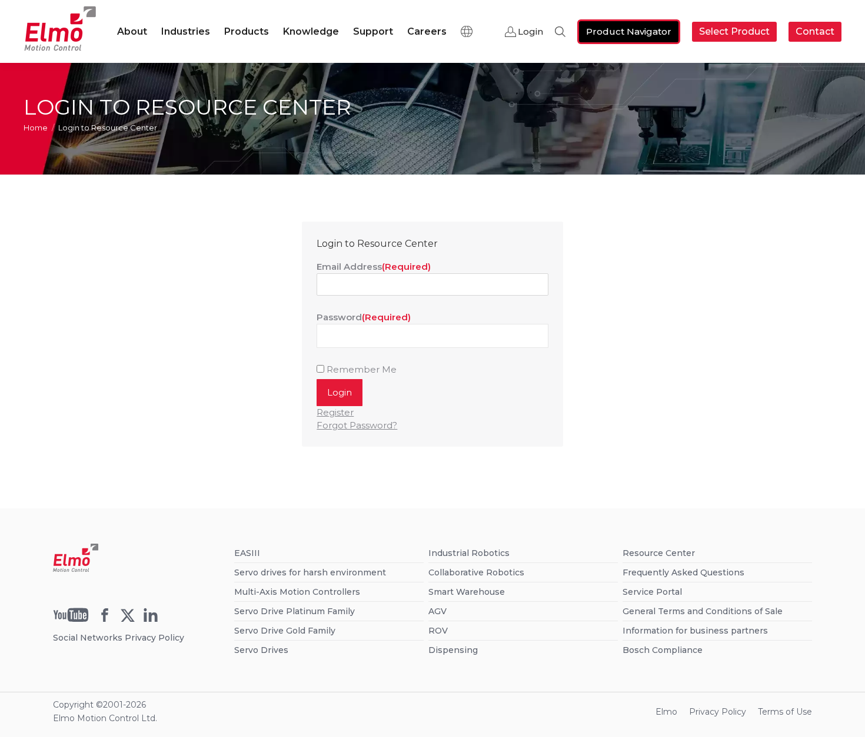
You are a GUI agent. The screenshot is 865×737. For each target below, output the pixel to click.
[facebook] (105, 619)
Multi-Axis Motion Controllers (297, 592)
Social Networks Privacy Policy (118, 637)
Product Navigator (628, 31)
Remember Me (362, 369)
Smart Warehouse (466, 592)
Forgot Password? (357, 425)
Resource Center (659, 553)
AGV (437, 611)
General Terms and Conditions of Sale (703, 611)
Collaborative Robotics (476, 572)
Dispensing (453, 650)
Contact (815, 31)
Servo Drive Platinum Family (294, 611)
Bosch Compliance (663, 650)
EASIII (247, 553)
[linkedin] (151, 619)
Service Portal (652, 592)
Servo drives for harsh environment (310, 572)
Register (335, 412)
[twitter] (128, 619)
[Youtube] (71, 619)
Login (530, 31)
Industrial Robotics (469, 553)
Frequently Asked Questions (683, 572)
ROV (438, 630)
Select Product (734, 31)
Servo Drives (261, 650)
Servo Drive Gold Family (284, 630)
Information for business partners (695, 630)
